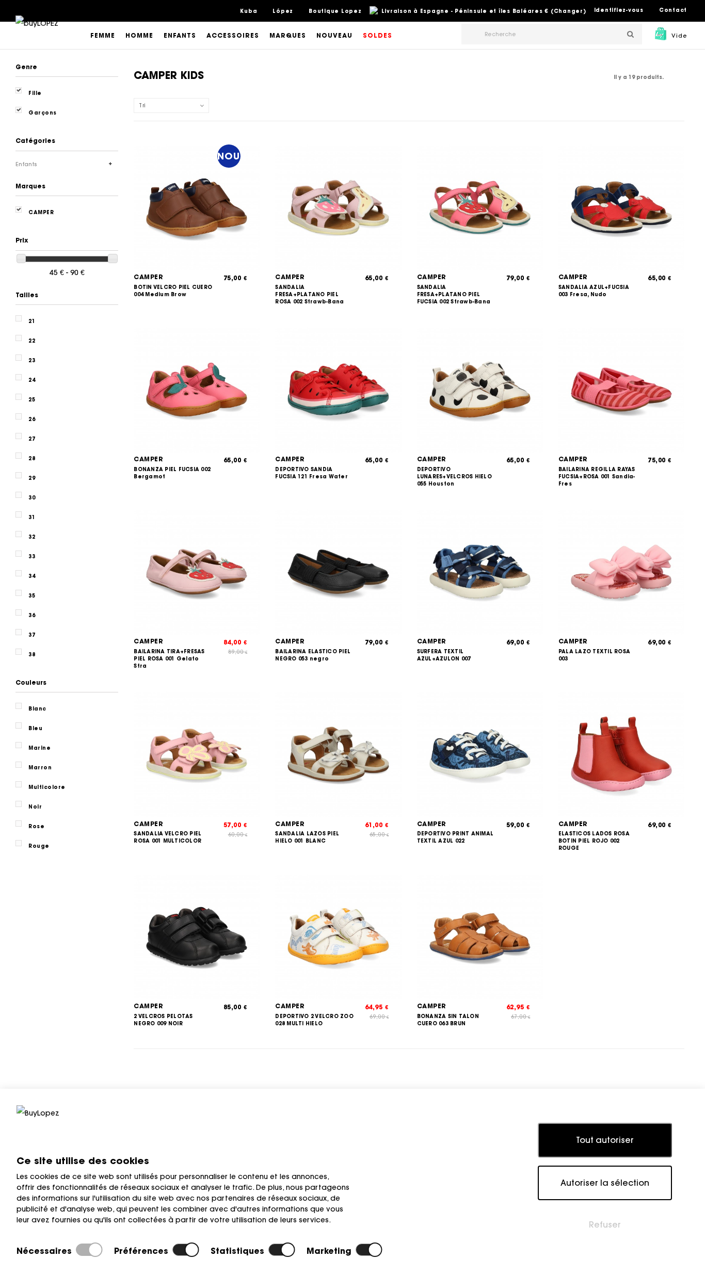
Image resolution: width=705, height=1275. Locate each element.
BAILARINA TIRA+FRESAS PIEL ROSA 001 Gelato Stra (169, 658)
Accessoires (232, 35)
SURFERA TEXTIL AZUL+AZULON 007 (444, 655)
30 (31, 497)
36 (31, 615)
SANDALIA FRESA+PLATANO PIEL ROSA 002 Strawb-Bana (309, 294)
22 (31, 340)
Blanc (37, 708)
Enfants (180, 35)
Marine (39, 748)
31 (31, 517)
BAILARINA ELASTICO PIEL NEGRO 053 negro (312, 655)
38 (31, 654)
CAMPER (148, 277)
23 (31, 360)
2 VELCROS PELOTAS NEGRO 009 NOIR (163, 1020)
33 (31, 556)
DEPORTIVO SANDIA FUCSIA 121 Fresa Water (311, 473)
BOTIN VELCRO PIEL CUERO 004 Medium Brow (173, 291)
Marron (40, 767)
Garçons (42, 112)
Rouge (39, 846)
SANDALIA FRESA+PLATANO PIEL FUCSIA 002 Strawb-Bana (454, 294)
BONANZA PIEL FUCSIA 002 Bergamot (172, 473)
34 (31, 576)
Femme (102, 35)
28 (31, 458)
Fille (35, 93)
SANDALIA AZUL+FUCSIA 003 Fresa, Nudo (593, 291)
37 (31, 635)
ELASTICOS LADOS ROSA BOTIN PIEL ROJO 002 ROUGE (594, 840)
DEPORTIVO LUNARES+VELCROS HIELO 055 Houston (454, 476)
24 (31, 380)
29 (31, 478)
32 (31, 537)
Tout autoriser (605, 1140)
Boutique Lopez (335, 11)
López (283, 11)
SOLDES (377, 35)
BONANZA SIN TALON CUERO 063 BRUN (448, 1020)
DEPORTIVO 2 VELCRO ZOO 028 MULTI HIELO (314, 1020)
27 (31, 438)
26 (31, 419)
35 (31, 595)
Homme (139, 35)
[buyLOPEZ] (36, 30)
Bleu (35, 728)
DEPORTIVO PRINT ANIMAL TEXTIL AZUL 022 (455, 837)
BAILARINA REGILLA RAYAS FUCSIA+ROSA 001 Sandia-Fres (596, 476)
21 (31, 321)
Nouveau (334, 35)
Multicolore (47, 787)
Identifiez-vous (619, 10)
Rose (36, 826)
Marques (287, 35)
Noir (35, 806)
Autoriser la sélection (604, 1182)
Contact (673, 10)
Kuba (248, 11)
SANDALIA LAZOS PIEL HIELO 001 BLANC (307, 837)
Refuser (605, 1224)
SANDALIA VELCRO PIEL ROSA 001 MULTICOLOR (167, 837)
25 (31, 399)
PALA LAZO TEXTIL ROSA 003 (594, 655)
